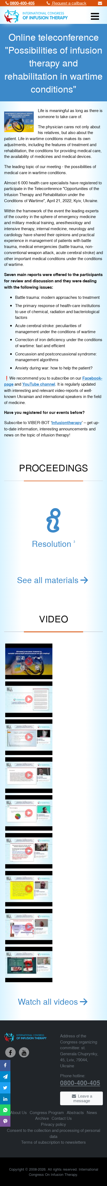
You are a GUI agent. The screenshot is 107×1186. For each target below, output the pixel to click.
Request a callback (68, 3)
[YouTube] (24, 1052)
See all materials (47, 579)
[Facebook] (10, 1052)
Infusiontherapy (67, 422)
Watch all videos (48, 1001)
